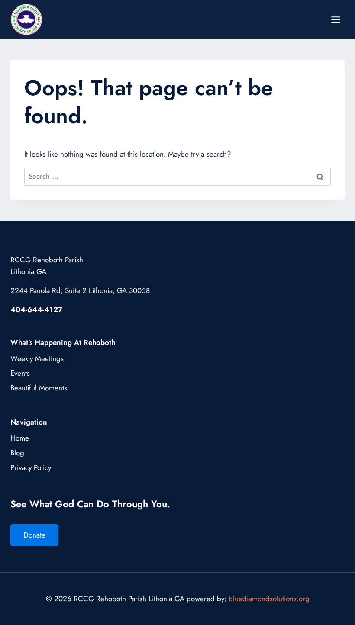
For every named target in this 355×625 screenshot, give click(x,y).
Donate (34, 535)
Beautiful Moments (38, 388)
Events (20, 373)
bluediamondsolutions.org (269, 598)
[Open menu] (335, 19)
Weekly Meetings (37, 358)
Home (19, 438)
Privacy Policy (30, 467)
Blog (17, 453)
